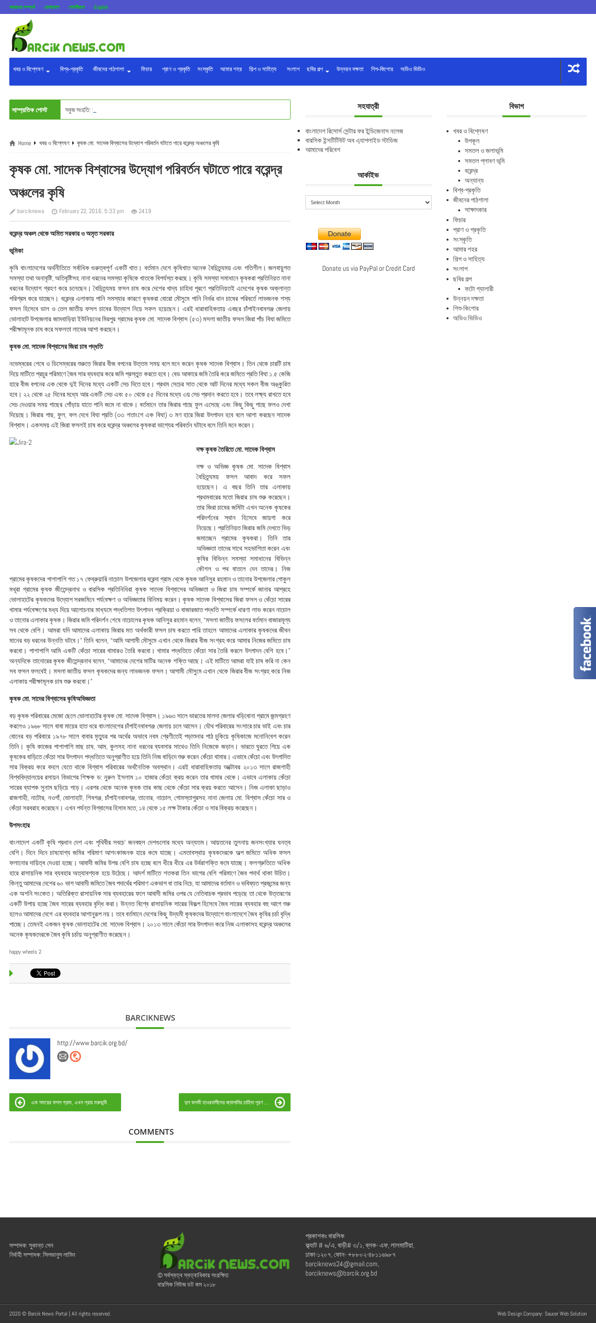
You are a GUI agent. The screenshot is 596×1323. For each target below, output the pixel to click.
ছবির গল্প (315, 69)
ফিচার (145, 69)
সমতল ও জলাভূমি (484, 150)
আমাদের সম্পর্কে (22, 7)
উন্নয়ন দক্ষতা (350, 69)
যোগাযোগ (51, 7)
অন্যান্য (474, 180)
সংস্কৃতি (205, 69)
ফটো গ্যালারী (479, 288)
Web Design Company (519, 1313)
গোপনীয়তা (76, 7)
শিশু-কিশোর (382, 69)
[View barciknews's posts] (29, 1058)
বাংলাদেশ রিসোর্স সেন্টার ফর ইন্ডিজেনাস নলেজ (354, 131)
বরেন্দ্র (471, 170)
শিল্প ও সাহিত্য (263, 69)
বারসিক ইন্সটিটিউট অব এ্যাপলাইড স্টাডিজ (351, 140)
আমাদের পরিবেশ (322, 149)
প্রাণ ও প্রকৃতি (174, 69)
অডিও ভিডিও (412, 69)
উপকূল (472, 140)
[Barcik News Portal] (67, 35)
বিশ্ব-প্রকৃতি (70, 69)
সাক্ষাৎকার (476, 209)
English (101, 7)
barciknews (30, 211)
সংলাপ (291, 69)
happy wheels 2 (25, 952)
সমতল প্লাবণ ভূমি (485, 160)
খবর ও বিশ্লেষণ (29, 69)
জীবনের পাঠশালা (108, 69)
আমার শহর (231, 69)
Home (24, 143)
